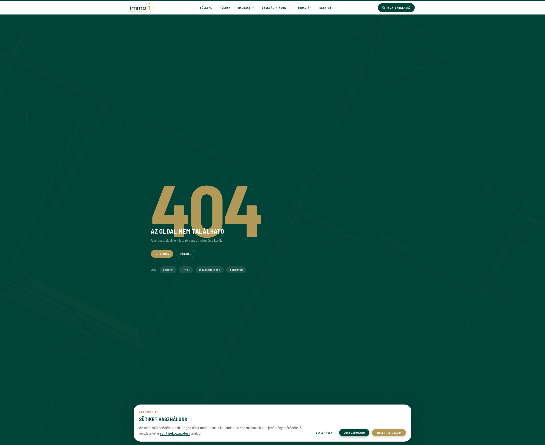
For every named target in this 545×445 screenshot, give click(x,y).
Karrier (325, 7)
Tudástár (305, 7)
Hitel (186, 269)
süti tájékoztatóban (175, 433)
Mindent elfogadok (389, 432)
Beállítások (324, 432)
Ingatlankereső (398, 7)
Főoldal (206, 7)
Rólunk (225, 7)
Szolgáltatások (274, 7)
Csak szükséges (354, 432)
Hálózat (244, 7)
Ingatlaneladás (209, 269)
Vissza (164, 253)
